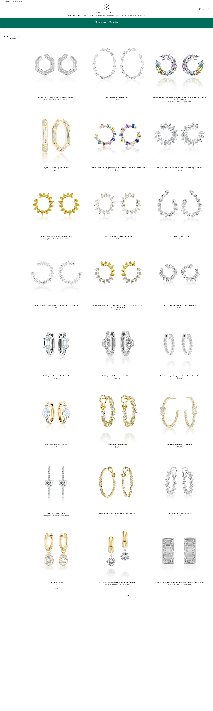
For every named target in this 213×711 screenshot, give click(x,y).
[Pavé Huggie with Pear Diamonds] (56, 413)
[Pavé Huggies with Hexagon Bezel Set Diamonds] (117, 344)
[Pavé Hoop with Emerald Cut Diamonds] (179, 413)
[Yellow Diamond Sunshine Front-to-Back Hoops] (56, 205)
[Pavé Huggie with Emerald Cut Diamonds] (56, 344)
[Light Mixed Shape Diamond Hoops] (117, 65)
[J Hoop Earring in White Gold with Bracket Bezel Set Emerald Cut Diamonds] (179, 550)
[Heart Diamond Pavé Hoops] (56, 482)
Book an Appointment (17, 1)
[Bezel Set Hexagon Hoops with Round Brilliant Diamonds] (117, 482)
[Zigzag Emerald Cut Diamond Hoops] (179, 482)
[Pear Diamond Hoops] (56, 550)
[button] (69, 16)
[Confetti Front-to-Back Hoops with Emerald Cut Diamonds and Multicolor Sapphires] (117, 136)
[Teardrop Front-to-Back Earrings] (179, 205)
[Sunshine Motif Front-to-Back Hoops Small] (117, 205)
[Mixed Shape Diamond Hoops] (117, 413)
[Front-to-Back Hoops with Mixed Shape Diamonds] (179, 274)
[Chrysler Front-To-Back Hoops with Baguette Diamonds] (56, 65)
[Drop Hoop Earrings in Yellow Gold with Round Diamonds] (117, 550)
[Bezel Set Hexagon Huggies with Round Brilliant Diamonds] (179, 344)
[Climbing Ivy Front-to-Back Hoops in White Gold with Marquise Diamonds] (179, 136)
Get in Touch (7, 1)
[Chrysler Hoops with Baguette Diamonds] (56, 136)
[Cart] (208, 9)
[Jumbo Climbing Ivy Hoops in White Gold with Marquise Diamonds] (56, 274)
